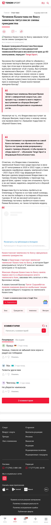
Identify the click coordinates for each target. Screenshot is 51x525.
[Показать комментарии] (13, 31)
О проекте (30, 427)
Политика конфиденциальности (25, 504)
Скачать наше (8, 485)
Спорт (5, 427)
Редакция (30, 445)
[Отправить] (44, 330)
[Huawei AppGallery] (26, 489)
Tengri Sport (31, 54)
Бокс (5, 310)
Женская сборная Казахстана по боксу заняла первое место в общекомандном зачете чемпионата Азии (23, 275)
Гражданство (18, 310)
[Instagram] (4, 478)
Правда (9, 345)
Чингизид (10, 383)
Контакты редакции (34, 432)
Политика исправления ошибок (25, 508)
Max (8, 365)
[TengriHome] (25, 520)
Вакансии (30, 441)
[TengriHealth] (35, 520)
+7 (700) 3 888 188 (13, 468)
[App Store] (3, 489)
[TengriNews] (5, 520)
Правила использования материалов (25, 500)
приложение (19, 485)
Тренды (5, 436)
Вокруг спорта (8, 432)
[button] (46, 520)
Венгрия (46, 310)
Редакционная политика (36, 450)
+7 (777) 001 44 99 (36, 468)
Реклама (29, 436)
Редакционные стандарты (37, 455)
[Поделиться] (21, 31)
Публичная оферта (25, 511)
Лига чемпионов (9, 441)
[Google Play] (13, 489)
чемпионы (32, 310)
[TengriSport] (15, 520)
